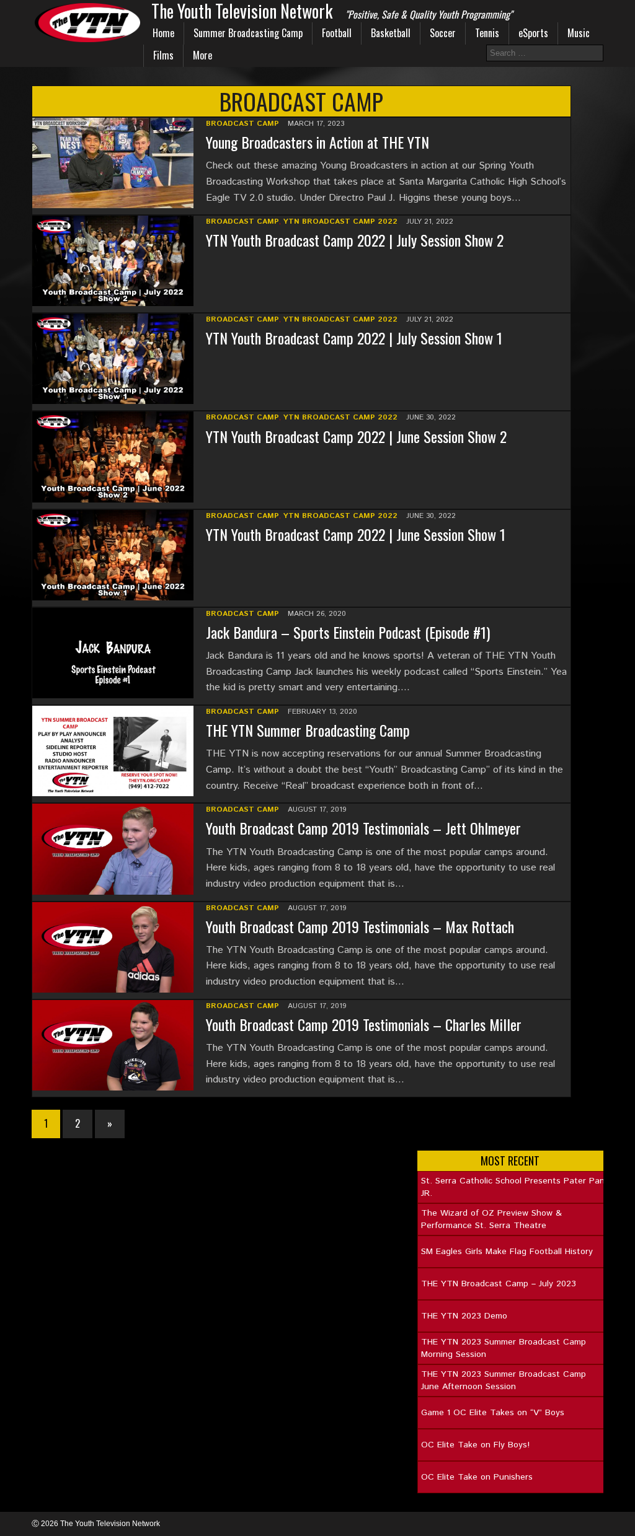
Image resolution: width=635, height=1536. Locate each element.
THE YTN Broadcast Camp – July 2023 (498, 1284)
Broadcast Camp (242, 123)
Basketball (391, 32)
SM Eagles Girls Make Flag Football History (507, 1251)
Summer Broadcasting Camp (248, 32)
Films (163, 55)
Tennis (487, 32)
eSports (533, 32)
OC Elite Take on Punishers (477, 1477)
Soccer (443, 32)
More (202, 55)
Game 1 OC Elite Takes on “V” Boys (492, 1413)
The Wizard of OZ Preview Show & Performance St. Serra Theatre (491, 1219)
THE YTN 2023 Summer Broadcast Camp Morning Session (503, 1348)
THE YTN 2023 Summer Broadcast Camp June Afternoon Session (503, 1380)
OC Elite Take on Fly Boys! (475, 1445)
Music (578, 32)
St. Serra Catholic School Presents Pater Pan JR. (513, 1187)
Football (337, 32)
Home (163, 32)
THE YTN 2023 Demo (464, 1316)
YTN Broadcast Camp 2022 (340, 221)
